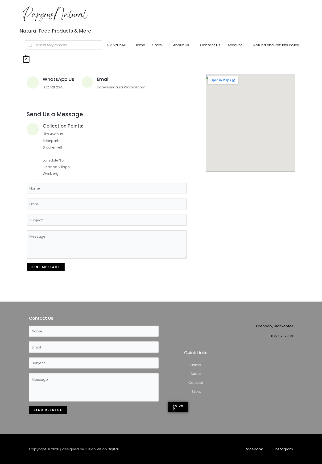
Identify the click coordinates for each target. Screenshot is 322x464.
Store (157, 44)
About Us (181, 44)
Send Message (45, 267)
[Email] (87, 82)
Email (103, 79)
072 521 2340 (117, 44)
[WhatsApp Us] (33, 82)
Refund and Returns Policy (276, 44)
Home (140, 44)
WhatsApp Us (58, 79)
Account (234, 44)
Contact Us (210, 44)
